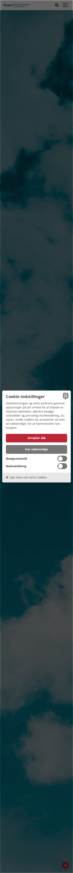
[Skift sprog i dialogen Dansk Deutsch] (65, 396)
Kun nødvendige (36, 449)
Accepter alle (37, 438)
